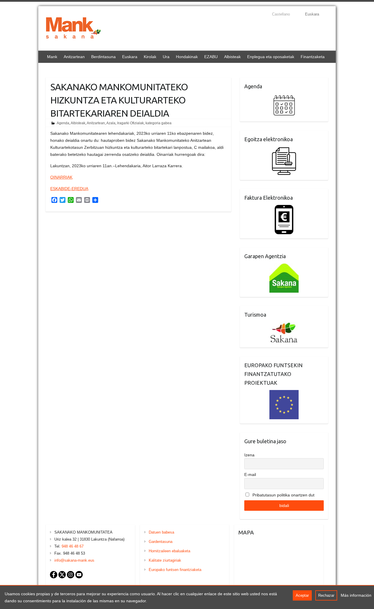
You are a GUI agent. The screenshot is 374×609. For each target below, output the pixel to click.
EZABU (211, 56)
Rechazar (326, 595)
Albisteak (232, 56)
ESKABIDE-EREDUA (69, 188)
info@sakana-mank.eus (74, 560)
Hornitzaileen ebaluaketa (169, 551)
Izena (249, 455)
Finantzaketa (313, 56)
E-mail (250, 474)
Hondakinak (187, 56)
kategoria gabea (159, 123)
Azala (110, 123)
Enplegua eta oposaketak (270, 56)
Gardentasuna (160, 541)
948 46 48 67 (73, 546)
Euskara (129, 56)
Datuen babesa (161, 532)
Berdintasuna (103, 56)
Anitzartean (74, 56)
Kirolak (150, 56)
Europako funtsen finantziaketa (175, 569)
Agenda (63, 123)
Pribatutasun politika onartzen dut (282, 495)
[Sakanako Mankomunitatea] (73, 29)
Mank (52, 56)
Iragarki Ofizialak (130, 123)
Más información (356, 595)
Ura (166, 56)
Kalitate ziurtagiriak (165, 560)
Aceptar (302, 595)
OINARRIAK (61, 177)
